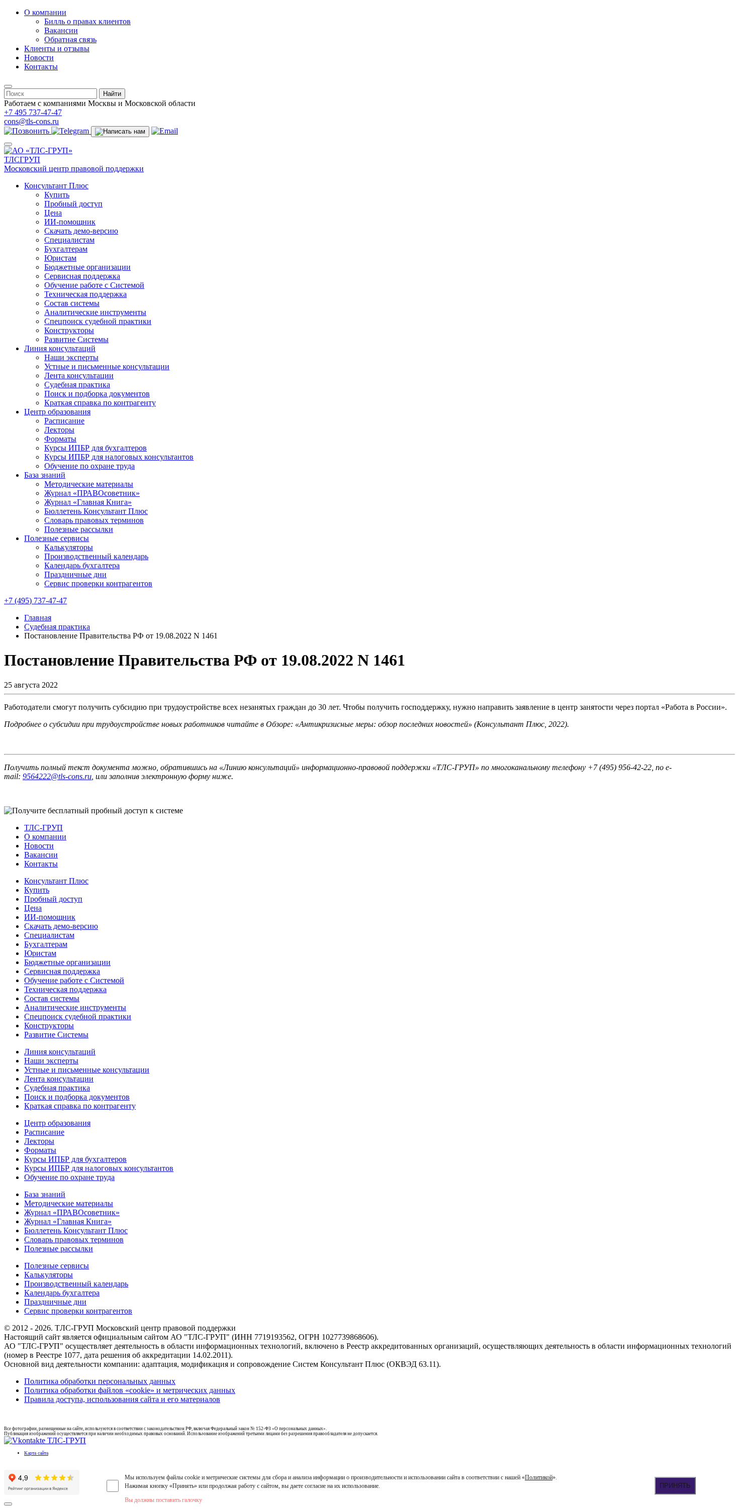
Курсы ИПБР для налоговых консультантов (119, 457)
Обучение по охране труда (89, 466)
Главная (37, 617)
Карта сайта (36, 1453)
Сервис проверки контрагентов (98, 583)
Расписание (64, 420)
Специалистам (69, 240)
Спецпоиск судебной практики (97, 321)
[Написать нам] (120, 131)
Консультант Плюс (56, 185)
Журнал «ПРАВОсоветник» (92, 493)
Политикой (538, 1477)
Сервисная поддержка (82, 276)
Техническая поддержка (85, 294)
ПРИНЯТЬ (675, 1485)
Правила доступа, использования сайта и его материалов (122, 1399)
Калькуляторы (68, 547)
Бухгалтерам (65, 249)
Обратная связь (70, 39)
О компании (45, 12)
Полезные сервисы (56, 538)
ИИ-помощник (70, 222)
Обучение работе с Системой (94, 285)
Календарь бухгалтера (82, 565)
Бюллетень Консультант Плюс (96, 511)
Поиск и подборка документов (97, 393)
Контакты (41, 66)
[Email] (164, 131)
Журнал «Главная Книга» (88, 502)
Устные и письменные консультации (106, 366)
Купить (56, 194)
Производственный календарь (96, 556)
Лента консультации (79, 375)
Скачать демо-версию (81, 231)
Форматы (60, 439)
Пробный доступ (73, 203)
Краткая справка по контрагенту (100, 402)
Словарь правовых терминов (94, 520)
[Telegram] (71, 131)
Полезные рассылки (78, 529)
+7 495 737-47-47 (33, 112)
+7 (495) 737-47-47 (35, 600)
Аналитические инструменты (95, 312)
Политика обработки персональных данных (99, 1381)
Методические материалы (88, 484)
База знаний (44, 475)
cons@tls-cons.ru (31, 121)
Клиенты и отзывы (56, 48)
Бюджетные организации (87, 267)
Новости (39, 57)
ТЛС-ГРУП (43, 827)
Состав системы (72, 303)
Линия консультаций (60, 348)
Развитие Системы (76, 339)
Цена (53, 212)
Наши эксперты (71, 357)
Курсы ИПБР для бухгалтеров (95, 448)
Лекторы (59, 429)
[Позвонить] (27, 131)
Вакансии (61, 30)
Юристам (60, 258)
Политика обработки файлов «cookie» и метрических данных (129, 1390)
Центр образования (57, 411)
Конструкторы (69, 330)
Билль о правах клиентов (87, 21)
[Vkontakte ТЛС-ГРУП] (45, 1440)
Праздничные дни (75, 574)
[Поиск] (8, 86)
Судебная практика (77, 384)
